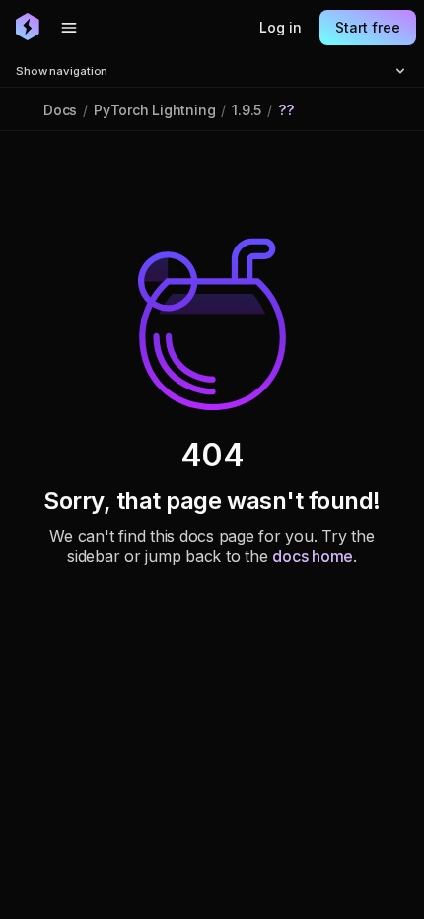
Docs (60, 110)
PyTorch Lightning (154, 110)
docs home (312, 556)
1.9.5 (246, 110)
